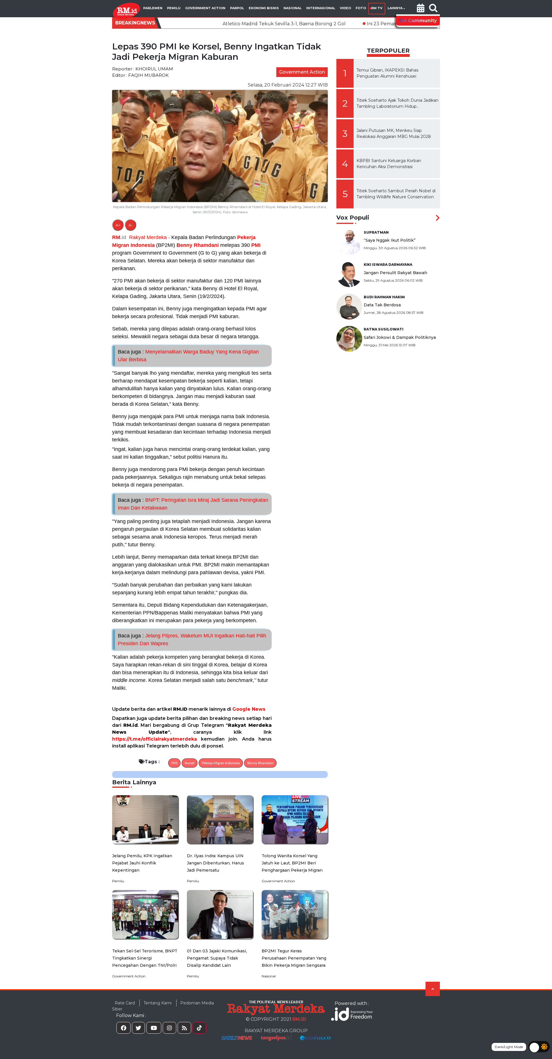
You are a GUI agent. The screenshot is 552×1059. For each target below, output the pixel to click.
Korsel (189, 763)
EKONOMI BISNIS (264, 8)
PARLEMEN (152, 8)
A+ (118, 225)
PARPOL (237, 8)
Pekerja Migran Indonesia (221, 763)
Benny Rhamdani (198, 245)
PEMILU (174, 8)
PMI (255, 245)
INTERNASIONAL (320, 8)
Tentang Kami (157, 1003)
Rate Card (125, 1003)
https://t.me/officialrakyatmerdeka (154, 739)
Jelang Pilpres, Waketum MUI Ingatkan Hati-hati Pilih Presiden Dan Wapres (192, 639)
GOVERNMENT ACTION (205, 8)
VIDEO (345, 8)
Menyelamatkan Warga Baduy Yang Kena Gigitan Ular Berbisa (188, 355)
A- (131, 225)
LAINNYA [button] (395, 8)
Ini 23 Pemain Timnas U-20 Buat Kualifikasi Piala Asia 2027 (378, 23)
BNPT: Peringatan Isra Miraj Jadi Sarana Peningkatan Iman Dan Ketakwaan (193, 504)
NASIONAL (292, 8)
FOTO (361, 8)
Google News (248, 709)
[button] (421, 8)
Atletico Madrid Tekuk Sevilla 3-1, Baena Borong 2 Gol (229, 23)
